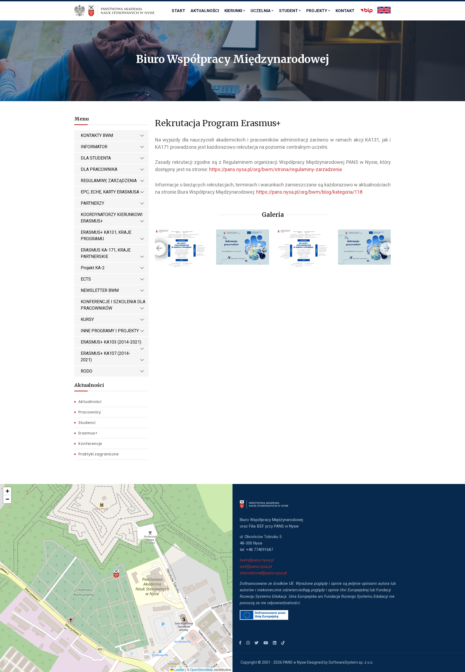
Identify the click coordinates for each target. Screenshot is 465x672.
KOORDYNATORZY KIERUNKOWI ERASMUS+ (112, 218)
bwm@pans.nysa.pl (257, 560)
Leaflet (179, 669)
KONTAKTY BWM (97, 135)
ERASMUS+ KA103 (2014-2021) (111, 342)
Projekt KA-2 (93, 267)
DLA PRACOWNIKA (99, 169)
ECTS (86, 279)
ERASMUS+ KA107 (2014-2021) (105, 356)
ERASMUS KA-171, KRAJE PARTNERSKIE (106, 253)
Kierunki (233, 10)
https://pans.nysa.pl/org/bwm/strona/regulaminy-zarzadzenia (275, 169)
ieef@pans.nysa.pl (256, 566)
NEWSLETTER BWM (100, 290)
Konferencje (90, 443)
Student (288, 10)
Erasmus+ (87, 433)
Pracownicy (89, 412)
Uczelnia (261, 10)
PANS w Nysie (294, 662)
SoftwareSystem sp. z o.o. (351, 662)
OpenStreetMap (201, 669)
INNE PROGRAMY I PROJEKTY (110, 330)
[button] (116, 573)
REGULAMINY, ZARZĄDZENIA (109, 180)
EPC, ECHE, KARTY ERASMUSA (110, 191)
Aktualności (205, 10)
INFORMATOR (94, 146)
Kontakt (345, 10)
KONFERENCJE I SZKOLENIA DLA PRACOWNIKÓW (113, 305)
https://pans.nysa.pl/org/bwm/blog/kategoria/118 (309, 192)
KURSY (87, 319)
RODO (86, 371)
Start (178, 10)
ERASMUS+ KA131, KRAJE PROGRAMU (106, 235)
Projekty (316, 10)
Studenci (86, 422)
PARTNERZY (92, 203)
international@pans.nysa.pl (263, 573)
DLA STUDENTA (96, 158)
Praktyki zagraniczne (98, 454)
